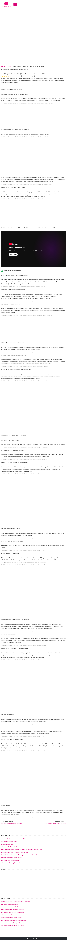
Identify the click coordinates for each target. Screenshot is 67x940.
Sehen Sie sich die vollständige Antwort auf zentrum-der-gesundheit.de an (36, 103)
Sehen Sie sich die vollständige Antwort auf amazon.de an (32, 301)
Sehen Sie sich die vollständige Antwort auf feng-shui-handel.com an (34, 380)
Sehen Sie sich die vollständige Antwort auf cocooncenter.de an (33, 659)
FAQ (9, 66)
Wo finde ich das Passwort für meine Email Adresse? (14, 852)
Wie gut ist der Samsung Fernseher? (10, 863)
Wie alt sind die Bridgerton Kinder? (10, 860)
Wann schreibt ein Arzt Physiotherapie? (11, 917)
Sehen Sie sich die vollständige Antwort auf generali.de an (32, 85)
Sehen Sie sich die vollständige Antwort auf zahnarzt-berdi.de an (33, 366)
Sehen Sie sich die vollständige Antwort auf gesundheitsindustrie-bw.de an (36, 315)
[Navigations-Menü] (15, 4)
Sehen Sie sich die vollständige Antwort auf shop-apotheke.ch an (33, 459)
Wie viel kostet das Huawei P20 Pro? (55, 823)
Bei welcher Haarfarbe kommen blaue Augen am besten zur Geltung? (19, 855)
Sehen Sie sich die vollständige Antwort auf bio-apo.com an (32, 736)
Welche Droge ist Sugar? (7, 844)
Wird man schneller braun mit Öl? (9, 915)
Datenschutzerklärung (33, 938)
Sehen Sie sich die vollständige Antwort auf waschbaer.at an (32, 645)
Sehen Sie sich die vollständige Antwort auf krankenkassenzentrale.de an (35, 184)
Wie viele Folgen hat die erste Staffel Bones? (13, 925)
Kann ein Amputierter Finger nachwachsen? (12, 909)
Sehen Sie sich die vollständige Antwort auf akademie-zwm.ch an (34, 631)
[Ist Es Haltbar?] (6, 4)
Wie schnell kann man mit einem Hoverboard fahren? (14, 920)
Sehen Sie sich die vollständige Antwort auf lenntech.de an (32, 538)
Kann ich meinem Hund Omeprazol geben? (12, 857)
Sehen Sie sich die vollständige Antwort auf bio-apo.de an (32, 352)
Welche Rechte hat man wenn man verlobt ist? (13, 839)
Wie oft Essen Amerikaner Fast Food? (11, 823)
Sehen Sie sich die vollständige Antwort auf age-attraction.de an (33, 447)
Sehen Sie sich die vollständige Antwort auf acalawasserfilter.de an (34, 137)
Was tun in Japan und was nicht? (9, 907)
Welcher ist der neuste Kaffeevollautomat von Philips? (15, 901)
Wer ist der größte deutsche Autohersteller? (13, 912)
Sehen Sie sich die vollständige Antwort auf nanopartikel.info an (33, 564)
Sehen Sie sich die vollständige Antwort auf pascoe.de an (32, 474)
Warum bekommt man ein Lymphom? (10, 923)
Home (3, 66)
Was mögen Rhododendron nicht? (10, 904)
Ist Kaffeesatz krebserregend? (9, 841)
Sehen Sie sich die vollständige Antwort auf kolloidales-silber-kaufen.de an (36, 817)
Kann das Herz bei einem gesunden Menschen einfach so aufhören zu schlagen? (21, 849)
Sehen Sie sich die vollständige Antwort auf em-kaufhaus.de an (33, 199)
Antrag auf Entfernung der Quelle (10, 85)
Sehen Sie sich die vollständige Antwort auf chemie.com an (32, 724)
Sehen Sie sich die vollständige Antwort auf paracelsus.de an (33, 750)
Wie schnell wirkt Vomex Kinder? (9, 847)
